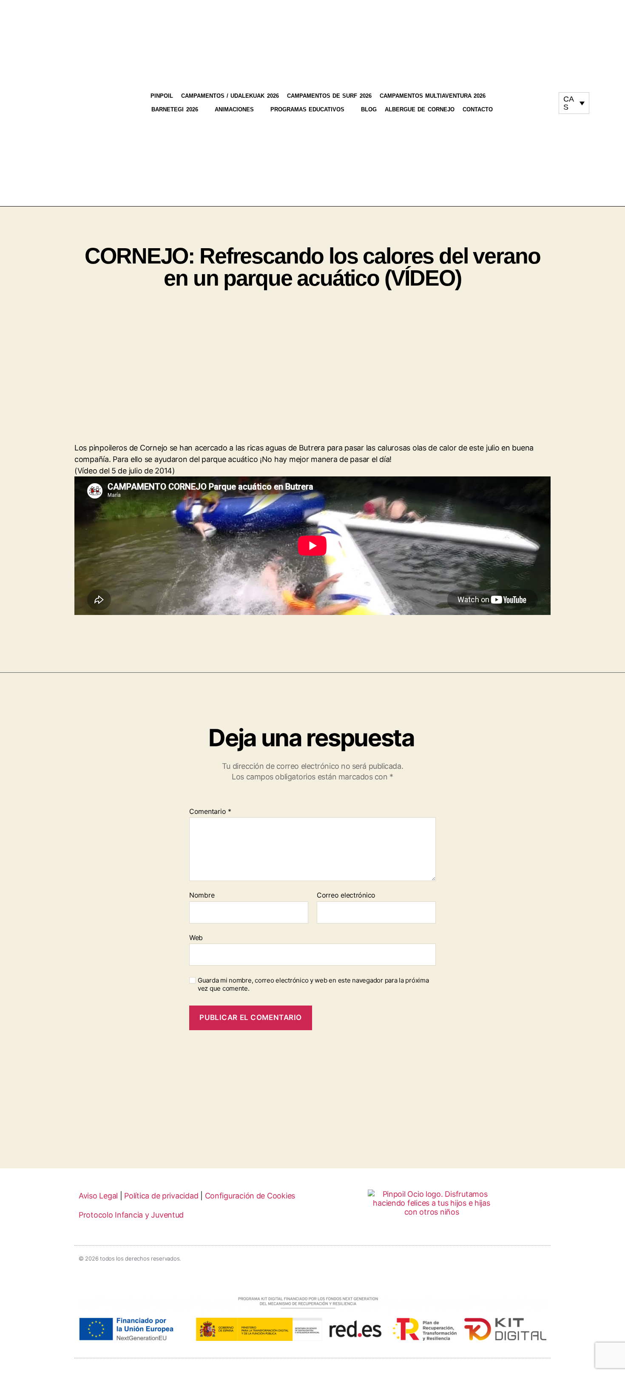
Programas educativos (307, 109)
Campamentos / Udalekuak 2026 (230, 96)
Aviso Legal (98, 1195)
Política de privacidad (161, 1195)
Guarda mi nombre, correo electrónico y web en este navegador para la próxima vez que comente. (313, 984)
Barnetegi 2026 (174, 109)
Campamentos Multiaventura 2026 (433, 96)
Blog (369, 109)
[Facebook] (543, 99)
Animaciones (234, 109)
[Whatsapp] (535, 106)
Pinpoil (162, 96)
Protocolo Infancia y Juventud (131, 1214)
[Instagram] (527, 99)
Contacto (478, 109)
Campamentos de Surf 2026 (329, 96)
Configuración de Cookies (250, 1195)
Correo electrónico (346, 895)
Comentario (210, 812)
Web (196, 937)
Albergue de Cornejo (420, 109)
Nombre (201, 895)
